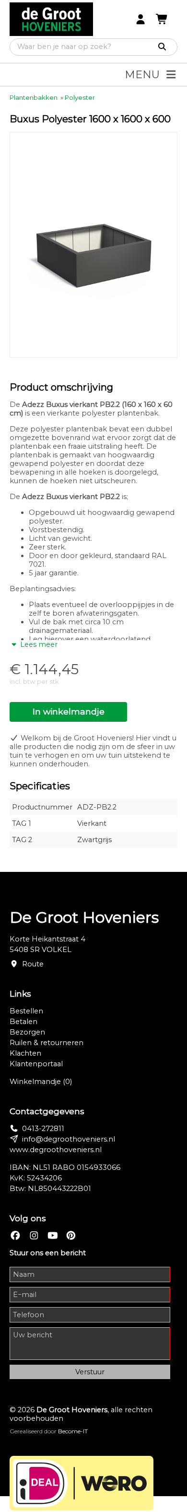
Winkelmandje (41, 1081)
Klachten (25, 1053)
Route (33, 964)
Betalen (23, 1021)
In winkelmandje (69, 711)
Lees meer (38, 644)
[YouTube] (52, 1235)
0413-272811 (43, 1128)
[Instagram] (34, 1235)
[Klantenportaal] (140, 19)
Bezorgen (27, 1032)
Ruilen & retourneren (46, 1042)
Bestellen (26, 1011)
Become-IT (73, 1431)
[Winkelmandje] (162, 19)
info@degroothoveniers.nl (68, 1139)
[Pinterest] (71, 1235)
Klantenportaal (36, 1064)
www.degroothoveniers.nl (56, 1149)
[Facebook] (15, 1235)
